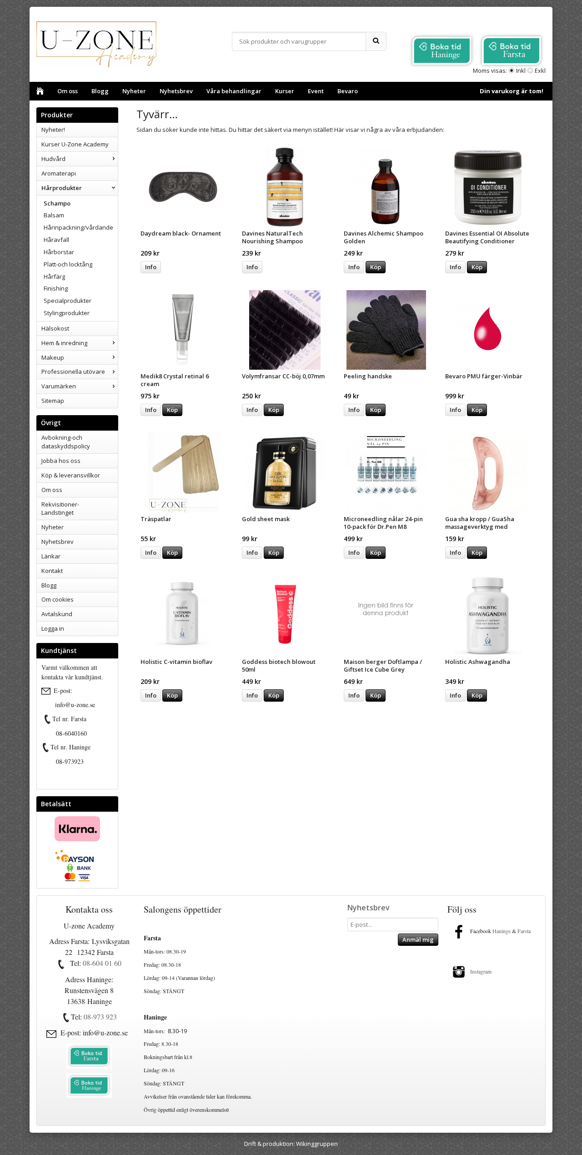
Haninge (501, 930)
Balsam (54, 215)
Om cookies (57, 599)
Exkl (540, 70)
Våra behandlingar (233, 91)
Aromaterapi (58, 173)
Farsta (524, 930)
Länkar (50, 556)
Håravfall (56, 240)
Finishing (56, 288)
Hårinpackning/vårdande (78, 227)
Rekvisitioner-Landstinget (60, 508)
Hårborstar (59, 252)
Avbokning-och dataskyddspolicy (65, 441)
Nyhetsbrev (176, 91)
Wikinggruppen (317, 1144)
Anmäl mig (418, 939)
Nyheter (134, 91)
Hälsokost (55, 328)
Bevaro (347, 91)
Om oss (67, 91)
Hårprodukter (61, 188)
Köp (375, 267)
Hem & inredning (64, 343)
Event (316, 91)
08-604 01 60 (102, 963)
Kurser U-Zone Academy (75, 144)
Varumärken (58, 386)
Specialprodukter (67, 300)
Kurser (284, 91)
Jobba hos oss (60, 461)
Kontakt (52, 571)
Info (150, 267)
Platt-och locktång (68, 264)
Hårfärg (54, 276)
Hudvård (53, 159)
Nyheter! (53, 130)
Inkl (521, 70)
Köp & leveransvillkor (70, 475)
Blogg (100, 91)
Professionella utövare (73, 371)
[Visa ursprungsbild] (47, 719)
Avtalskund (56, 614)
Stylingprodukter (67, 313)
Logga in (52, 628)
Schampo (57, 203)
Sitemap (52, 401)
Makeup (52, 357)
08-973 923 (100, 1016)
